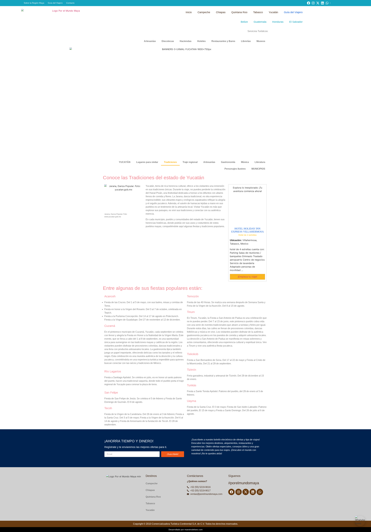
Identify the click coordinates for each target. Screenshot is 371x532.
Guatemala (260, 21)
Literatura (260, 162)
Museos (261, 41)
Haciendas (185, 41)
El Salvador (296, 21)
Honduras (277, 21)
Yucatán (273, 12)
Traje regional (190, 162)
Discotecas (168, 41)
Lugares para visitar (147, 162)
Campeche (204, 12)
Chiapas (220, 12)
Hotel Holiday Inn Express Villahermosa (247, 230)
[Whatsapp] (327, 3)
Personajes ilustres (235, 169)
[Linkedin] (322, 3)
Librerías (246, 41)
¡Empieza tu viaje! (247, 276)
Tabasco (258, 12)
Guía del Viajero (293, 12)
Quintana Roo (239, 12)
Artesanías (150, 41)
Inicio (189, 12)
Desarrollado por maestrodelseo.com (186, 529)
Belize (244, 21)
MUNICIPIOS (258, 169)
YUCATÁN (124, 162)
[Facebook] (308, 3)
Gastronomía (228, 162)
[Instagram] (313, 3)
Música (245, 162)
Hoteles (201, 41)
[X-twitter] (317, 3)
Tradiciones (170, 162)
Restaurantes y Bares (223, 41)
